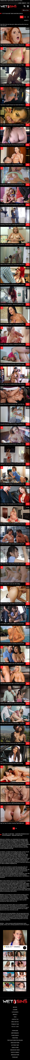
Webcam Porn (15, 1054)
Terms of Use (15, 1024)
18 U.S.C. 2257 (15, 1026)
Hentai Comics (15, 1052)
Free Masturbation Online (15, 1040)
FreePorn (15, 1037)
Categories (15, 1012)
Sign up (24, 3)
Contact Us (15, 1019)
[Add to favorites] (24, 28)
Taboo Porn (15, 1047)
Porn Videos (15, 1035)
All (22, 17)
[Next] (16, 828)
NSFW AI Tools (18, 0)
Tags (15, 1017)
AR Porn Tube (15, 1045)
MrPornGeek (15, 1033)
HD (25, 17)
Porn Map (15, 1057)
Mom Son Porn (15, 1042)
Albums (15, 1009)
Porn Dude (15, 1030)
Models (15, 1014)
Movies (15, 1007)
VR (28, 17)
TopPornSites (10, 0)
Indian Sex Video (15, 1050)
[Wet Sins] (8, 6)
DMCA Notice (15, 1021)
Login (19, 3)
